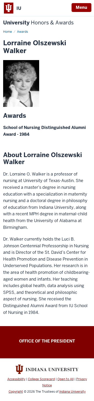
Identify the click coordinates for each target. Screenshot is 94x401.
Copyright (16, 392)
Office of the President (47, 341)
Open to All (65, 379)
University (38, 23)
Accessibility (16, 379)
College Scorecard (41, 379)
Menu (81, 7)
